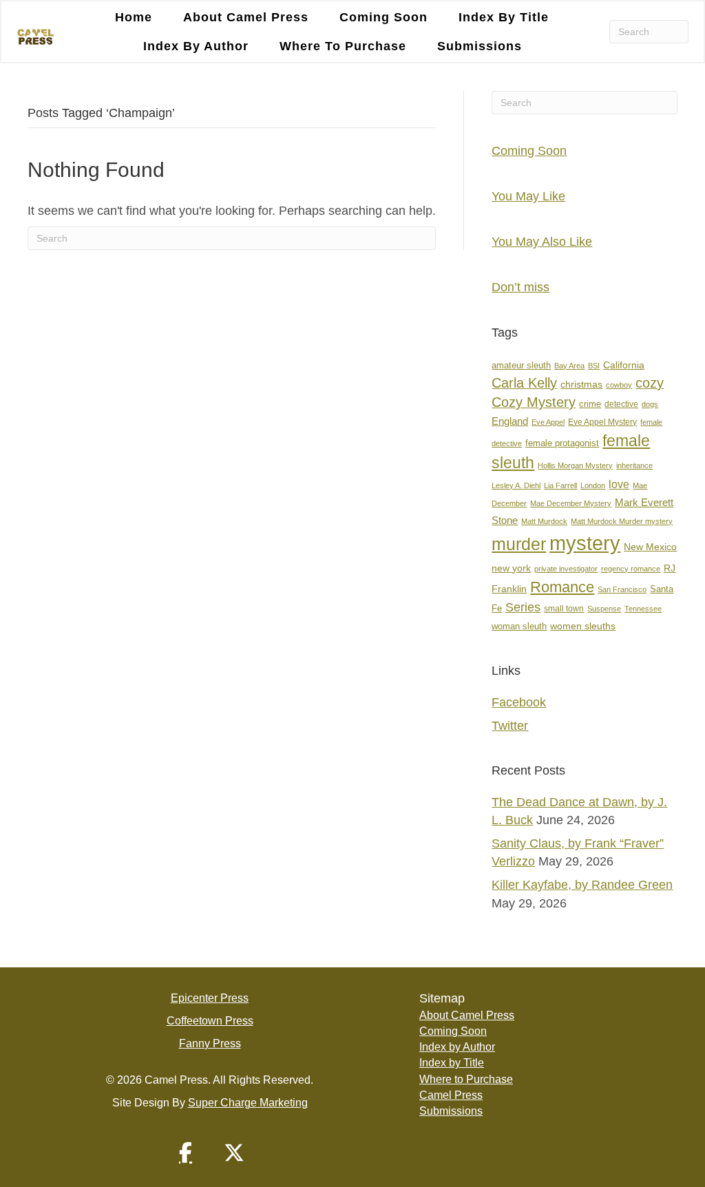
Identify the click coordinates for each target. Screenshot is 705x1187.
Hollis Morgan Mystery (575, 465)
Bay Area (569, 365)
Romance (562, 587)
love (619, 484)
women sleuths (582, 625)
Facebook (519, 702)
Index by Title (504, 17)
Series (522, 607)
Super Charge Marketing (248, 1103)
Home (133, 17)
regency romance (630, 569)
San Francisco (622, 589)
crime (590, 404)
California (623, 365)
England (510, 421)
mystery (584, 543)
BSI (594, 365)
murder (519, 544)
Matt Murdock (544, 521)
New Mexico (650, 547)
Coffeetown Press (210, 1021)
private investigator (566, 569)
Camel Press (451, 1095)
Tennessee (643, 609)
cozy (649, 382)
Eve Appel (548, 422)
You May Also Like (542, 242)
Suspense (604, 609)
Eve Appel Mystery (602, 422)
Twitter (510, 726)
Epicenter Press (210, 998)
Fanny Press (210, 1043)
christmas (581, 384)
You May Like (528, 196)
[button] (186, 1152)
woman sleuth (519, 626)
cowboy (619, 385)
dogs (650, 404)
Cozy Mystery (534, 402)
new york (511, 568)
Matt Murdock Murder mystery (622, 521)
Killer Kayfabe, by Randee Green (582, 885)
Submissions (479, 46)
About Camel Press (245, 17)
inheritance (634, 465)
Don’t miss (520, 287)
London (592, 485)
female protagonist (562, 443)
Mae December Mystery (570, 503)
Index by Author (196, 46)
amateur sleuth (521, 365)
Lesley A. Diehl (516, 485)
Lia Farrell (560, 485)
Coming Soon (383, 17)
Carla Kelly (524, 382)
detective (621, 404)
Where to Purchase (343, 46)
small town (564, 608)
